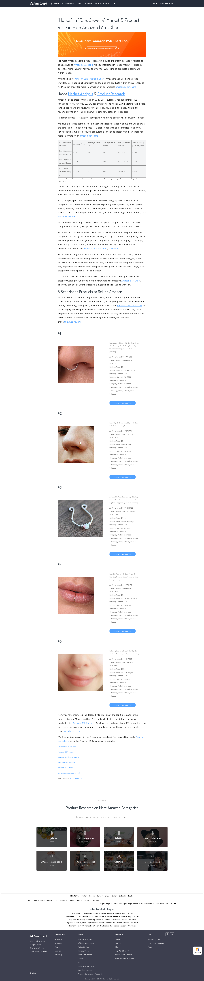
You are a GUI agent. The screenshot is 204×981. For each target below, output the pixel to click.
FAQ (79, 962)
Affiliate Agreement (86, 943)
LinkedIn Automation (156, 943)
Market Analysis (80, 93)
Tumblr (100, 896)
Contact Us (82, 958)
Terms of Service (85, 955)
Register (169, 3)
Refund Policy (83, 947)
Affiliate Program (85, 939)
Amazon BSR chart (65, 767)
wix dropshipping (76, 778)
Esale (150, 947)
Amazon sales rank (83, 64)
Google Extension (85, 970)
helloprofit (114, 248)
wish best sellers (72, 731)
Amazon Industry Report (125, 958)
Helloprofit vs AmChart (67, 746)
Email (107, 896)
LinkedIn (122, 896)
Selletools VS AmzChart (67, 762)
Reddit (92, 896)
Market (88, 3)
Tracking (58, 955)
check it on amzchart (122, 403)
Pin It (130, 896)
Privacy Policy (83, 951)
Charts (80, 3)
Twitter (84, 896)
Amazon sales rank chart (129, 305)
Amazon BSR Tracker (83, 723)
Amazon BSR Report (123, 955)
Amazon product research (68, 757)
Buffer (114, 896)
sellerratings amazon (95, 248)
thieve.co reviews (72, 321)
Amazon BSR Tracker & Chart (89, 78)
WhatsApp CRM (154, 939)
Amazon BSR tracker (66, 752)
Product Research (111, 93)
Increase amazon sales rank (69, 773)
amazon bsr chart (89, 135)
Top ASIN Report (122, 951)
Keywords (59, 943)
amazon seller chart (126, 86)
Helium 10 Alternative (87, 966)
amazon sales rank (67, 216)
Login (161, 3)
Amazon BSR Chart (130, 280)
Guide (117, 939)
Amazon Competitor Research (90, 974)
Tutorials (118, 943)
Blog (117, 947)
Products (58, 3)
